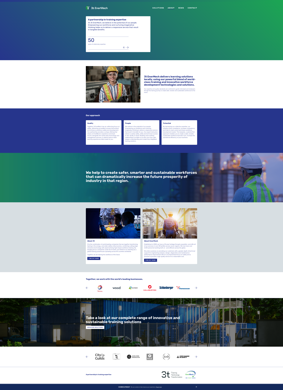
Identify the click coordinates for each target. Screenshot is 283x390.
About (171, 8)
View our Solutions (95, 327)
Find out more (94, 258)
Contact (192, 8)
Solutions (158, 8)
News (181, 8)
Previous (124, 47)
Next (127, 47)
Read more (159, 387)
